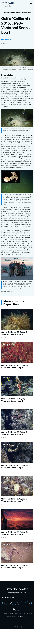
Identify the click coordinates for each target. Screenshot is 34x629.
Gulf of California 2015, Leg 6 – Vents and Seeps (17, 12)
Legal (25, 616)
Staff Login (20, 616)
